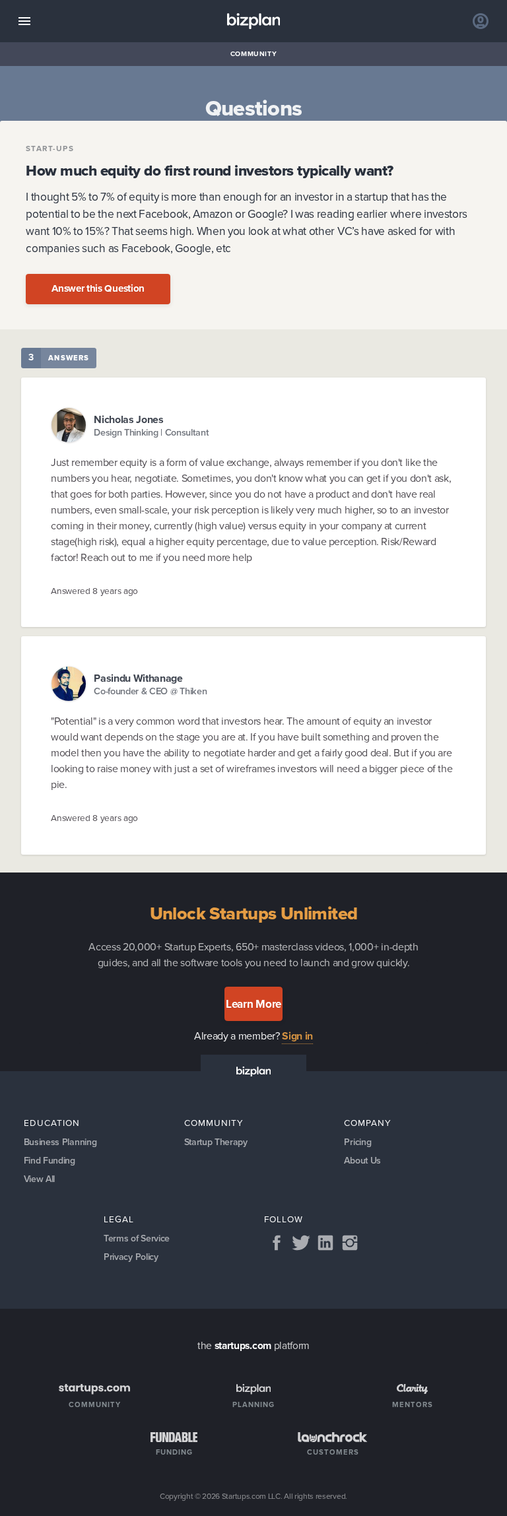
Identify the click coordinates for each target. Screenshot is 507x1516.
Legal (119, 1219)
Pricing (357, 1142)
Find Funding (49, 1161)
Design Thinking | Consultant (151, 432)
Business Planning (60, 1142)
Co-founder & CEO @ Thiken (150, 691)
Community (253, 54)
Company (367, 1122)
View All (39, 1179)
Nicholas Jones (129, 419)
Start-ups (50, 149)
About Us (362, 1161)
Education (52, 1122)
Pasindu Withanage (138, 678)
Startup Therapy (216, 1142)
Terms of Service (137, 1238)
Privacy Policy (131, 1257)
